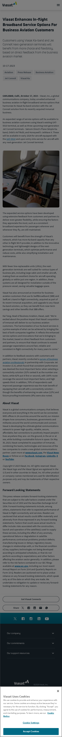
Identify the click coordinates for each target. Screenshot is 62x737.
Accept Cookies (31, 731)
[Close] (58, 691)
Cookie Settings (31, 723)
